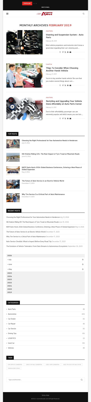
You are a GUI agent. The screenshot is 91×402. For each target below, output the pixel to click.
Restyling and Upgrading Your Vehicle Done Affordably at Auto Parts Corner (64, 102)
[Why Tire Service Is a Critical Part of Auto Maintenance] (13, 197)
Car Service (46, 329)
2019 (9, 292)
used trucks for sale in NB (72, 364)
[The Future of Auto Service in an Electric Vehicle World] (13, 184)
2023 (9, 279)
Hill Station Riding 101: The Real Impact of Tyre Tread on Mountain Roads (50, 154)
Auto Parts (46, 309)
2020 (9, 289)
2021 (9, 286)
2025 (9, 273)
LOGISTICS (46, 338)
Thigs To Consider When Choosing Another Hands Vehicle (62, 69)
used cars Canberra (52, 364)
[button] (34, 3)
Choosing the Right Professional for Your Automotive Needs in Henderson (49, 140)
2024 (9, 276)
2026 (9, 255)
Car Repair (46, 324)
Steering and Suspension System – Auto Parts (64, 36)
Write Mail (45, 7)
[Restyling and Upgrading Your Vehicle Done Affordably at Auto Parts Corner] (24, 109)
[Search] (83, 13)
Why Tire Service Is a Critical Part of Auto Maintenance (43, 194)
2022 (9, 282)
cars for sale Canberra (34, 364)
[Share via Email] (70, 52)
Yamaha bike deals (14, 368)
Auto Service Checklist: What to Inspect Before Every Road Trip (28, 241)
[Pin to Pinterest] (67, 52)
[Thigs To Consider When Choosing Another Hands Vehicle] (24, 75)
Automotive (46, 314)
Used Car (46, 343)
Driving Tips (46, 333)
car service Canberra (15, 364)
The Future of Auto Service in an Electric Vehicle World (43, 181)
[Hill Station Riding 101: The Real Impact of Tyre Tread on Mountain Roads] (13, 157)
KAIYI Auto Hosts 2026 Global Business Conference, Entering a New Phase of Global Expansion (52, 168)
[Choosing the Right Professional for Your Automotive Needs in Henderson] (13, 143)
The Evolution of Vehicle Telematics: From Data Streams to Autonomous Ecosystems (36, 246)
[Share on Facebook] (62, 52)
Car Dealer (46, 319)
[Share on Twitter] (65, 52)
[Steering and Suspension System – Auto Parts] (24, 42)
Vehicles (46, 348)
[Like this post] (60, 52)
